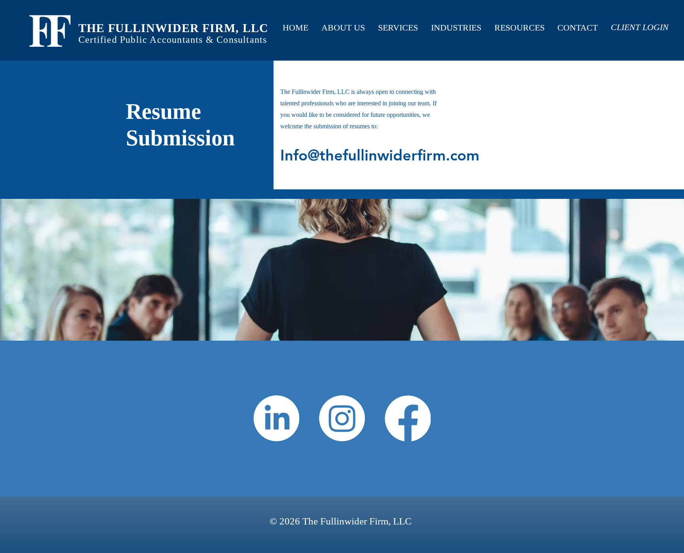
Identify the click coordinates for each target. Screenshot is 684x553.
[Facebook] (408, 418)
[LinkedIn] (276, 418)
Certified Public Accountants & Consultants (172, 39)
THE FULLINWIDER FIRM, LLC (173, 27)
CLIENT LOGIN (640, 27)
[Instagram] (342, 418)
